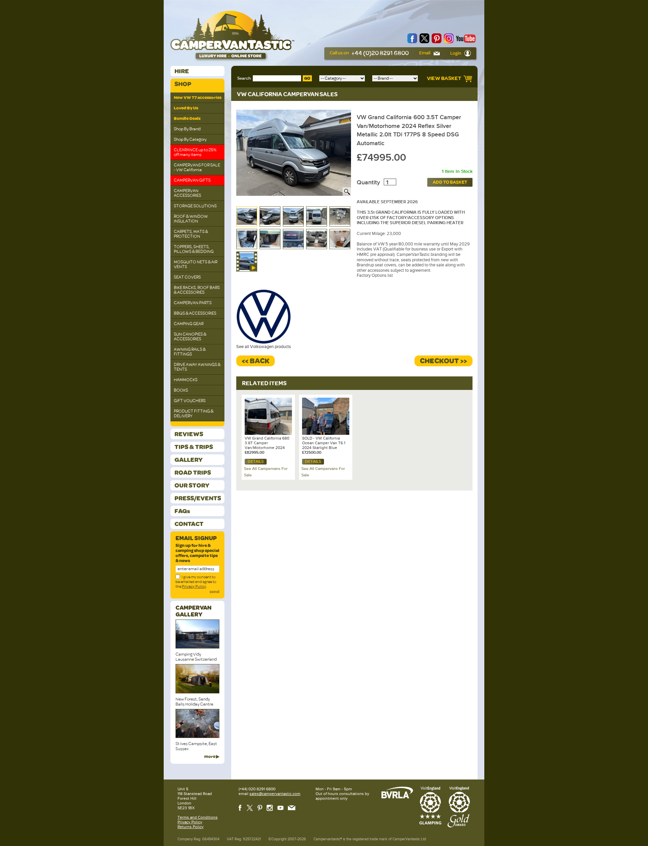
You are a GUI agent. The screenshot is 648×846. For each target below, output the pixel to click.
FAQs (182, 511)
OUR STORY (191, 485)
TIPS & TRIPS (193, 447)
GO (307, 78)
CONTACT (189, 524)
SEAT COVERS (187, 277)
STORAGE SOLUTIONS (195, 206)
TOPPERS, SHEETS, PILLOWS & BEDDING (194, 249)
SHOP (182, 84)
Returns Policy (191, 826)
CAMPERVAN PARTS (193, 303)
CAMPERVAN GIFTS (192, 180)
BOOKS (181, 390)
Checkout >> (443, 360)
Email (425, 53)
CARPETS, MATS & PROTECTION (191, 234)
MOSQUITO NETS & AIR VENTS (195, 264)
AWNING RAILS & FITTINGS (190, 352)
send (214, 591)
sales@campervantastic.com (274, 793)
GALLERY (188, 460)
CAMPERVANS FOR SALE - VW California (197, 167)
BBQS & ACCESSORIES (195, 313)
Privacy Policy (194, 586)
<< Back (255, 360)
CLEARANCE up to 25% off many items (195, 152)
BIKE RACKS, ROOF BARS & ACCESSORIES (197, 290)
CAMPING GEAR (189, 323)
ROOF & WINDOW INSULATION (191, 219)
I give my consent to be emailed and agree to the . (196, 582)
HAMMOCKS (185, 379)
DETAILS (256, 461)
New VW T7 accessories (197, 97)
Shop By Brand (187, 129)
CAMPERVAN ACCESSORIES (187, 193)
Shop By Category (190, 139)
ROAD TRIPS (192, 472)
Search (244, 78)
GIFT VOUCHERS (190, 400)
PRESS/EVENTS (197, 498)
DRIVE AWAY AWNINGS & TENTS (197, 367)
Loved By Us (186, 108)
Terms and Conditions (198, 817)
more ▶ (211, 756)
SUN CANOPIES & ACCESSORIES (190, 337)
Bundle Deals (187, 118)
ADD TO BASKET (450, 182)
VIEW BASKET (444, 78)
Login (456, 53)
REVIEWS (188, 434)
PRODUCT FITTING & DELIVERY (193, 413)
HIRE (181, 71)
